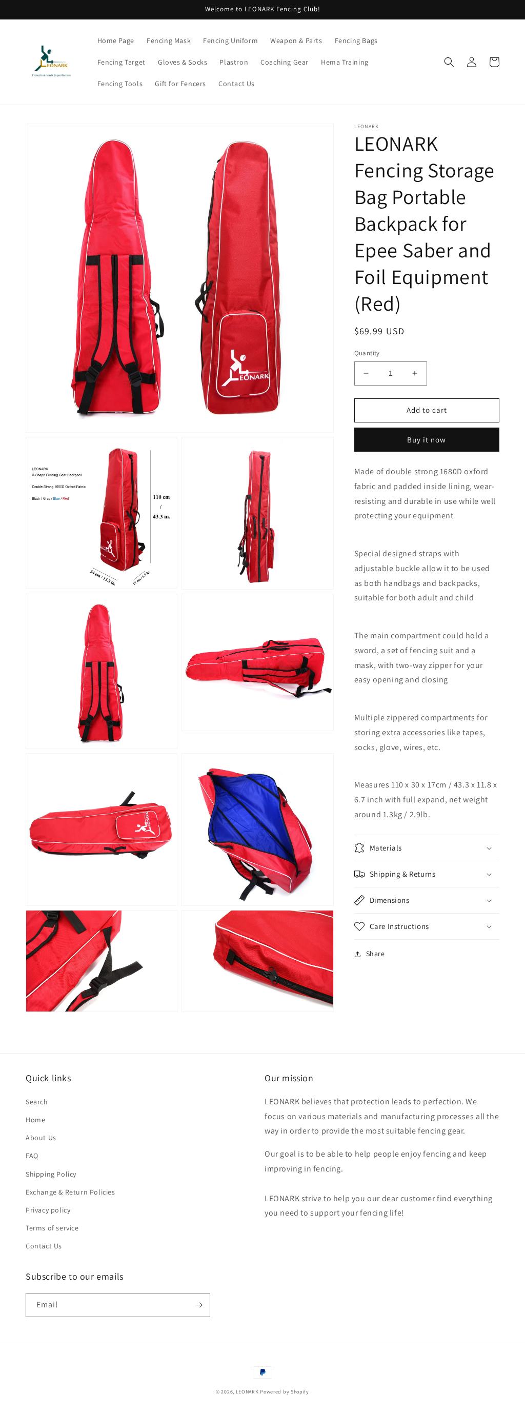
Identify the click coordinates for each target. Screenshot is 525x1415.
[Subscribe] (198, 1305)
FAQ (32, 1155)
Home (35, 1119)
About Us (41, 1137)
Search (37, 1101)
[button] (449, 62)
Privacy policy (48, 1210)
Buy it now (426, 439)
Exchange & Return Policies (70, 1192)
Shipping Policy (51, 1174)
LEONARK (247, 1391)
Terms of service (52, 1227)
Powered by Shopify (284, 1391)
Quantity (367, 353)
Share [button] (375, 953)
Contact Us (44, 1245)
